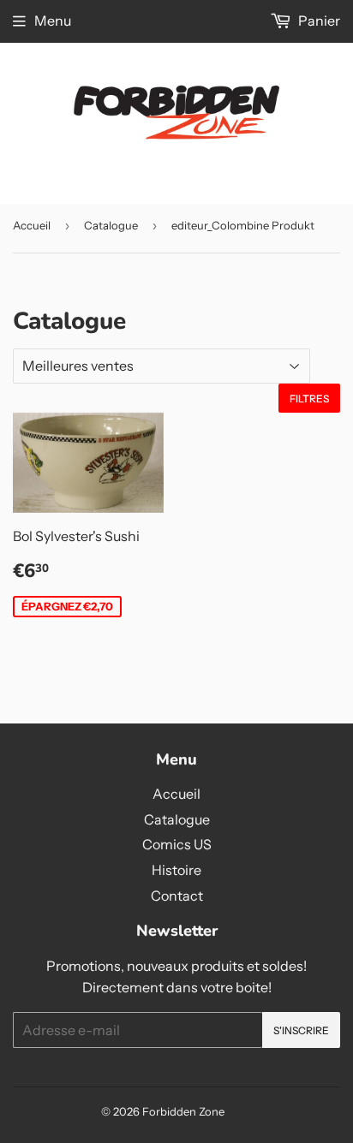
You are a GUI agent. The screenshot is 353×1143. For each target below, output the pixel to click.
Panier (318, 20)
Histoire (176, 869)
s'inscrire (301, 1030)
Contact (177, 895)
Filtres (309, 398)
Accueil (32, 225)
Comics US (177, 844)
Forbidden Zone (183, 1111)
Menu (52, 20)
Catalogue (111, 225)
